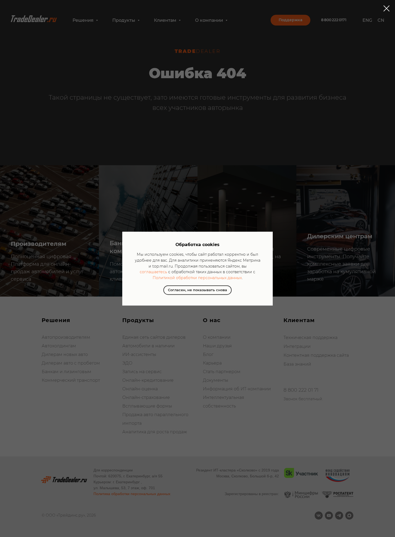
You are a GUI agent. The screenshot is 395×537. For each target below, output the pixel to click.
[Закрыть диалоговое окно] (386, 8)
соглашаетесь (153, 272)
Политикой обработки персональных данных (197, 277)
